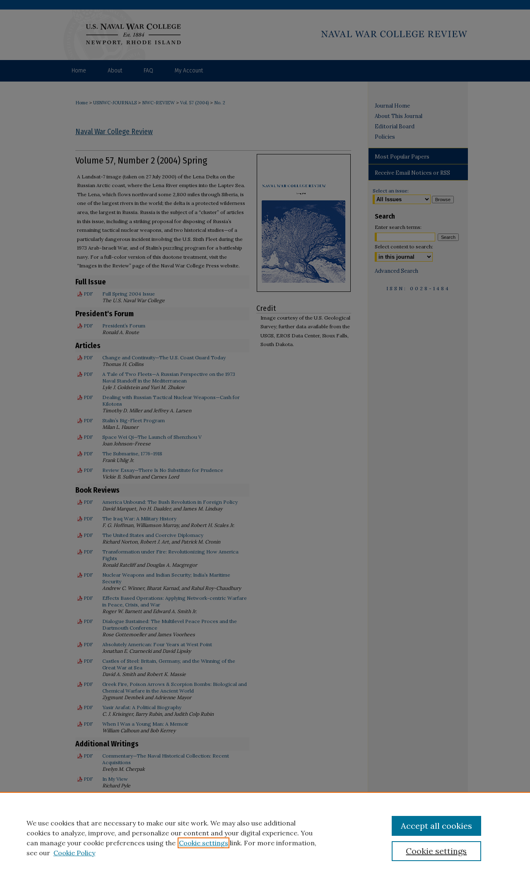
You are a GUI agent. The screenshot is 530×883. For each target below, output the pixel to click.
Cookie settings (203, 843)
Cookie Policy (74, 853)
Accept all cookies (436, 825)
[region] (265, 837)
